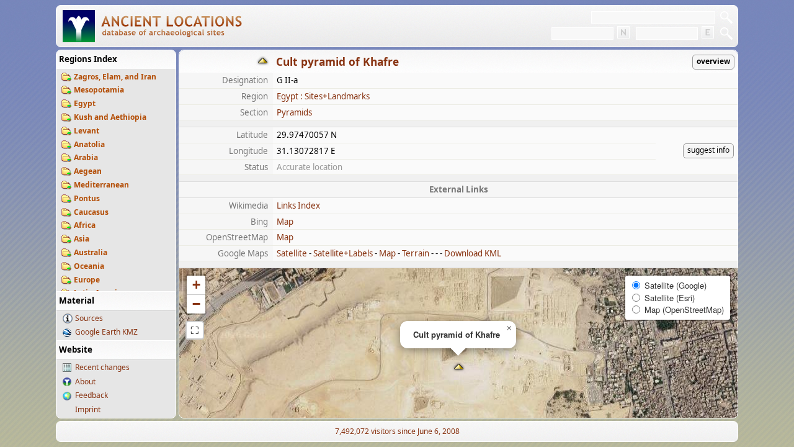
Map (285, 221)
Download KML (472, 253)
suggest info (708, 150)
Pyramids (294, 112)
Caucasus (91, 212)
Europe (87, 279)
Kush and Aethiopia (110, 117)
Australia (90, 252)
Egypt (85, 103)
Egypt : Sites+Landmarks (323, 96)
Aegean (88, 171)
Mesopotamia (99, 89)
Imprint (87, 409)
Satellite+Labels (343, 253)
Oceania (89, 266)
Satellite (292, 253)
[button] (458, 368)
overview (713, 61)
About (85, 381)
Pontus (87, 198)
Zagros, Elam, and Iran (115, 76)
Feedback (91, 395)
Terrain (415, 253)
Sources (89, 318)
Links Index (298, 205)
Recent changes (102, 367)
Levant (86, 130)
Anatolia (89, 144)
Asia (81, 238)
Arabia (86, 157)
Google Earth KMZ (106, 332)
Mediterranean (101, 184)
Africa (85, 225)
